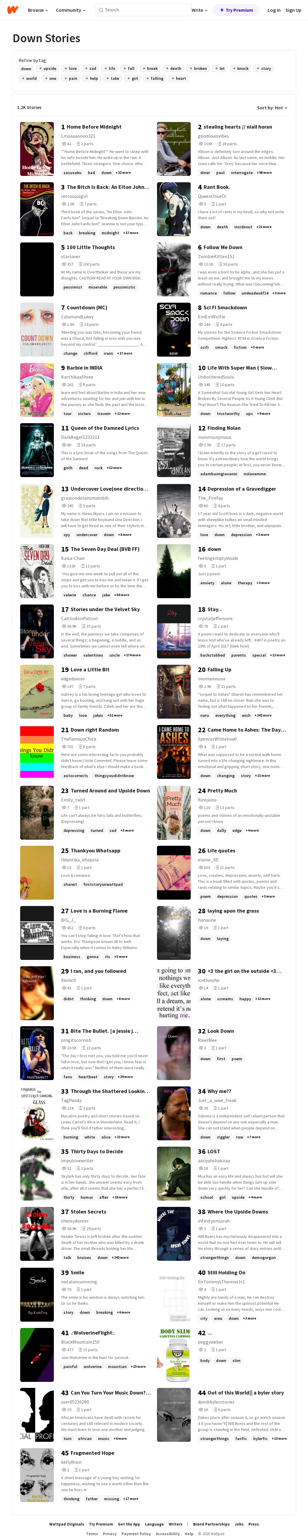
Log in (274, 10)
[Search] (101, 10)
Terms (92, 1533)
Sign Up (293, 10)
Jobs (239, 1524)
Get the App (129, 1524)
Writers (176, 1524)
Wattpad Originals (66, 1524)
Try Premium (239, 10)
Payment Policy (136, 1533)
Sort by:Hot (270, 108)
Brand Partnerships (211, 1524)
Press (253, 1524)
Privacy (110, 1533)
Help (189, 1533)
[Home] (12, 10)
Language (154, 1524)
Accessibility (168, 1533)
